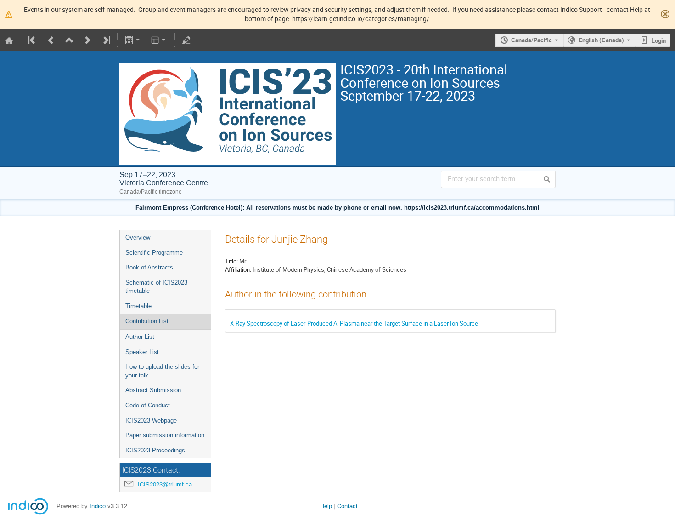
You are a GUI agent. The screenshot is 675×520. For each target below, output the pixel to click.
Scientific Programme (154, 252)
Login (659, 40)
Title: (231, 261)
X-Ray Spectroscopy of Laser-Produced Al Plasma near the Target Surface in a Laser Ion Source (354, 323)
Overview (137, 237)
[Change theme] (159, 40)
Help (326, 506)
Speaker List (142, 352)
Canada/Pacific (531, 40)
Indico (98, 506)
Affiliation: (238, 269)
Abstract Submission (153, 390)
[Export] (133, 40)
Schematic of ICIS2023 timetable (156, 287)
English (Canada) (601, 40)
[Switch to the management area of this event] (186, 40)
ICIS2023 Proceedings (155, 450)
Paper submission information (164, 435)
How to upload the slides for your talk (162, 371)
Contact (347, 506)
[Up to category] (69, 40)
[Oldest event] (32, 40)
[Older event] (51, 40)
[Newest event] (105, 40)
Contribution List (147, 321)
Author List (139, 336)
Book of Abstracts (149, 267)
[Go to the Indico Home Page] (9, 40)
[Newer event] (88, 40)
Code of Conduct (147, 405)
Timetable (138, 306)
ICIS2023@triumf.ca (165, 484)
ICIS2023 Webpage (151, 420)
